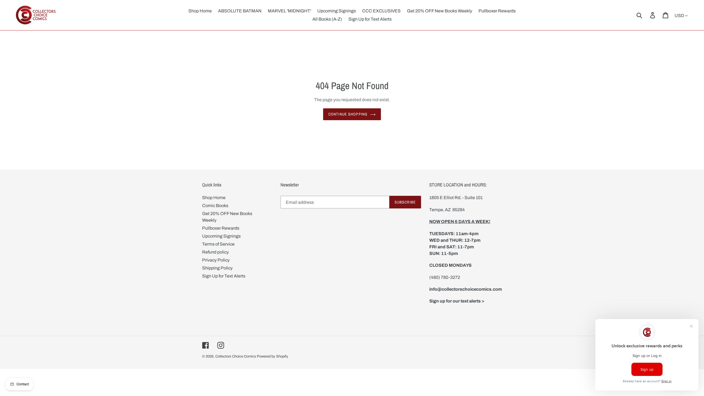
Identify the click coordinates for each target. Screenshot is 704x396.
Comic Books (215, 205)
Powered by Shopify (272, 356)
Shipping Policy (217, 268)
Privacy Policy (216, 260)
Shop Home (214, 197)
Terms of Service (218, 244)
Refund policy (215, 252)
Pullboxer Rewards (220, 228)
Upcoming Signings (221, 236)
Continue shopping (347, 114)
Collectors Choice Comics (235, 356)
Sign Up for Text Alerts (223, 276)
